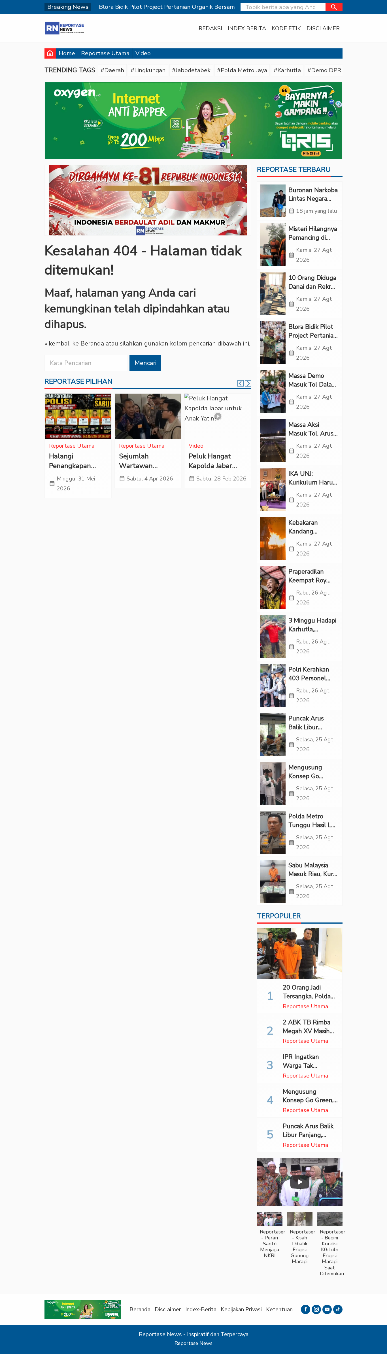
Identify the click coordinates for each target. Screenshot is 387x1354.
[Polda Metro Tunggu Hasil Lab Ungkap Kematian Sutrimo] (273, 832)
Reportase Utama (105, 53)
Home (67, 53)
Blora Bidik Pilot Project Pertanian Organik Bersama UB (312, 340)
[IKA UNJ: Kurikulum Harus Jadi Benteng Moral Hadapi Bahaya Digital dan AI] (273, 489)
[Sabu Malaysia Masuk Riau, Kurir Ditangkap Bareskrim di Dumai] (273, 881)
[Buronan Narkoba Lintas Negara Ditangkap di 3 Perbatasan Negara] (273, 201)
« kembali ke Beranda (74, 343)
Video (143, 53)
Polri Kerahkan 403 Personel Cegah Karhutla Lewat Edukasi (310, 682)
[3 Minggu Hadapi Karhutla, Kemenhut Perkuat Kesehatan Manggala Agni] (273, 636)
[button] (334, 7)
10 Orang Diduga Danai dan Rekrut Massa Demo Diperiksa (312, 291)
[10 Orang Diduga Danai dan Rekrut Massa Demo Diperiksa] (273, 293)
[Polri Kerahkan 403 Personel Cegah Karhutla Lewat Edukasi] (273, 685)
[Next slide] (248, 383)
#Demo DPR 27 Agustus (340, 70)
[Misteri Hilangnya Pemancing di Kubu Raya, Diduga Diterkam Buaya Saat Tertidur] (273, 244)
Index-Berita (200, 1309)
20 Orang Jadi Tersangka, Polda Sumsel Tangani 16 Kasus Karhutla (310, 1000)
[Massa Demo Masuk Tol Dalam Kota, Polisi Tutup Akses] (273, 391)
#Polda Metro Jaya (242, 70)
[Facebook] (305, 1309)
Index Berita (247, 28)
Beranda (139, 1309)
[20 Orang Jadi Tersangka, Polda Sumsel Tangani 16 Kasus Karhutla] (299, 953)
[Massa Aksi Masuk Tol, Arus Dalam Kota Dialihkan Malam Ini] (273, 440)
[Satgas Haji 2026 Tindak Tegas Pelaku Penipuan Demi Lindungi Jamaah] (217, 416)
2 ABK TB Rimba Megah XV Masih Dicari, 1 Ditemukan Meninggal (310, 1035)
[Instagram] (316, 1309)
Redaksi (210, 28)
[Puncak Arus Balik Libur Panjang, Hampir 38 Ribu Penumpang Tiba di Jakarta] (273, 734)
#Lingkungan (148, 70)
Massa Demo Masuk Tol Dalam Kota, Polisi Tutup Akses (313, 389)
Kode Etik (286, 28)
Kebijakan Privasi (241, 1309)
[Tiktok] (338, 1309)
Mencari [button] (145, 363)
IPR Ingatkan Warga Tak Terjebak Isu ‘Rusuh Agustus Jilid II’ (310, 1070)
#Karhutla (287, 70)
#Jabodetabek (191, 70)
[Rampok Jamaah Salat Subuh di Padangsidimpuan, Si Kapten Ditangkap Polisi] (148, 416)
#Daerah (112, 70)
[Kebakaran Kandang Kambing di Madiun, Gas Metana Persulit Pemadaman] (273, 538)
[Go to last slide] (240, 383)
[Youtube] (327, 1309)
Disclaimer (323, 28)
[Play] (299, 1182)
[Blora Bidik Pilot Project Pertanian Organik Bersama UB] (273, 342)
